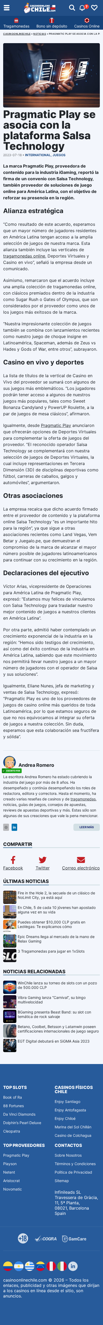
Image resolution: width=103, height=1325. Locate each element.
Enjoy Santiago (67, 1101)
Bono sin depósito (51, 26)
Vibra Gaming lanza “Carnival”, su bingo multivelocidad (52, 999)
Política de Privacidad (73, 1172)
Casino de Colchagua (73, 1135)
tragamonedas (83, 799)
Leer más (86, 827)
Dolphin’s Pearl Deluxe (22, 1122)
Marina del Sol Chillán (73, 1127)
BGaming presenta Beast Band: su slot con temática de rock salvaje (54, 1014)
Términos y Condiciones (75, 1163)
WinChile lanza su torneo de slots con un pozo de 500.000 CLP (57, 985)
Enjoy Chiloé (65, 1118)
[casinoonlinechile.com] (40, 8)
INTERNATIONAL (38, 155)
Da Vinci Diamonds (19, 1114)
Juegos (59, 155)
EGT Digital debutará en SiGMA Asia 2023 (54, 1041)
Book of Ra (12, 1097)
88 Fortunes (13, 1105)
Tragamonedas (16, 26)
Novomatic (12, 1189)
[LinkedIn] (14, 827)
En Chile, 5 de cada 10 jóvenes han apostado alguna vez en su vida (57, 909)
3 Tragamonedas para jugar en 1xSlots (51, 951)
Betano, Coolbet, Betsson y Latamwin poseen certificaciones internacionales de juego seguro (58, 1028)
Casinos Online (87, 26)
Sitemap (62, 1180)
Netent (9, 1172)
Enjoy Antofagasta (70, 1110)
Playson (10, 1163)
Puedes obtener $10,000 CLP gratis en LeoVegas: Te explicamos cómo (51, 924)
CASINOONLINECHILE (17, 33)
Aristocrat (11, 1180)
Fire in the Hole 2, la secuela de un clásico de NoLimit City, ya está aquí (56, 895)
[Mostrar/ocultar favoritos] (94, 8)
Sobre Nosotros (68, 1155)
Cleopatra (11, 1131)
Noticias (39, 33)
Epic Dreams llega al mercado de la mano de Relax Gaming (56, 938)
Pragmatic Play (56, 425)
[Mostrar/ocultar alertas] (72, 8)
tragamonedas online (24, 256)
